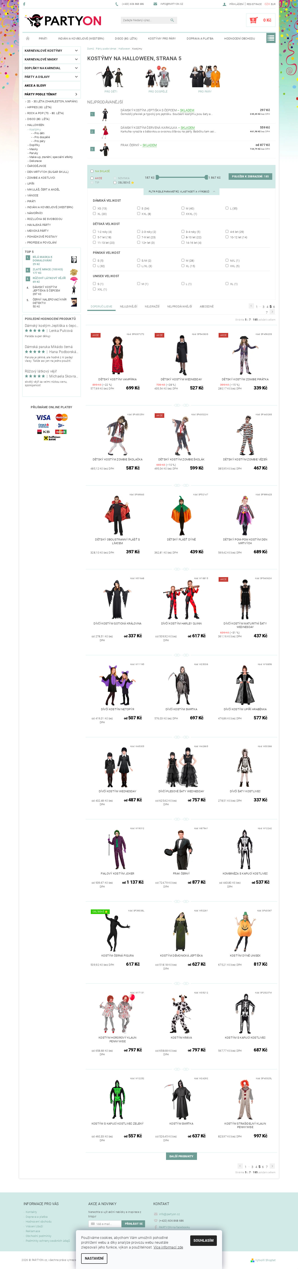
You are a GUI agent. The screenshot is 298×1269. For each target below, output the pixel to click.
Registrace (254, 4)
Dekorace (35, 161)
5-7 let (104, 237)
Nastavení (94, 1258)
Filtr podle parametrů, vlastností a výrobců (179, 191)
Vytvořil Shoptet (265, 1260)
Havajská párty (39, 224)
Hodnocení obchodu (239, 38)
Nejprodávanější (179, 306)
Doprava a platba (200, 38)
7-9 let (148, 237)
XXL (146, 213)
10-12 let (238, 237)
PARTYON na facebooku (174, 1227)
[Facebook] (24, 4)
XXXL (191, 213)
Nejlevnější (128, 306)
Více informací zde (168, 1247)
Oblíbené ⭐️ (126, 182)
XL (102, 213)
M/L (234, 260)
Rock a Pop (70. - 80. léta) (45, 113)
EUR (273, 4)
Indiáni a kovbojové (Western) (81, 38)
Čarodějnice (36, 166)
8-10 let (193, 237)
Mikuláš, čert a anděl (43, 189)
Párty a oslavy (37, 77)
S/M (146, 260)
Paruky (33, 153)
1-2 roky (104, 231)
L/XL (146, 266)
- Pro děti (39, 133)
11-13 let (106, 242)
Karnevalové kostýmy (43, 50)
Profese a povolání (42, 242)
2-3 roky (148, 231)
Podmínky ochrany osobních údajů (48, 1240)
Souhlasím (204, 1240)
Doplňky (34, 145)
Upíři (30, 183)
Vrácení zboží (34, 1226)
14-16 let (193, 242)
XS (102, 208)
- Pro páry (39, 141)
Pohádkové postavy (42, 236)
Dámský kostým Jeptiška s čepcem (157, 110)
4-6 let (236, 231)
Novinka (124, 178)
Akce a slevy (35, 85)
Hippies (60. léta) (39, 107)
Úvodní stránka (27, 38)
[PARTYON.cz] (63, 22)
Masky (33, 149)
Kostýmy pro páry (162, 38)
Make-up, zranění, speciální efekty (51, 157)
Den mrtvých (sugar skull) (48, 171)
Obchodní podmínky (38, 1236)
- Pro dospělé (41, 137)
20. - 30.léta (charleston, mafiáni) (52, 101)
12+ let (148, 242)
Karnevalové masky (41, 59)
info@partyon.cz (169, 1214)
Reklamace (33, 1231)
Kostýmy (35, 129)
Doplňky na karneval (43, 68)
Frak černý (139, 145)
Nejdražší (152, 306)
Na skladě (102, 171)
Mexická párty (38, 230)
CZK (267, 4)
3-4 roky (192, 231)
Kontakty (31, 1212)
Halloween (35, 125)
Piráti (43, 38)
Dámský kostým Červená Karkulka (158, 127)
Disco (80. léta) (126, 38)
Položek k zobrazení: (250, 176)
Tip (97, 182)
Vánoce (32, 195)
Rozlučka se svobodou (44, 219)
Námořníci (35, 213)
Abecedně (207, 306)
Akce (98, 178)
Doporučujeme (101, 306)
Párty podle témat (41, 94)
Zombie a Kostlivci (41, 177)
